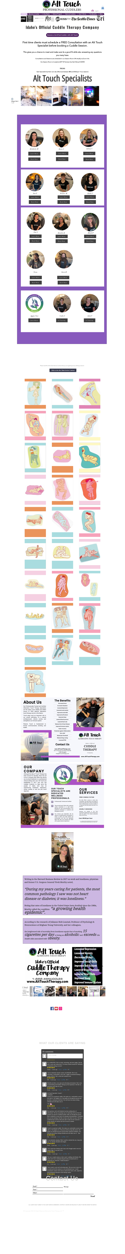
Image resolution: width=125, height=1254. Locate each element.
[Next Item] (101, 18)
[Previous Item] (24, 18)
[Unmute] (56, 869)
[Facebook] (52, 1008)
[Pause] (54, 869)
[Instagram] (60, 1008)
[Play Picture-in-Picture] (68, 869)
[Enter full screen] (71, 869)
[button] (102, 7)
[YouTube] (56, 1008)
